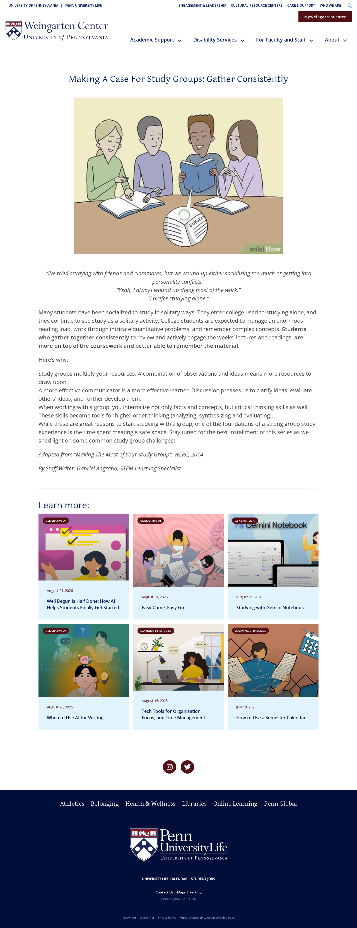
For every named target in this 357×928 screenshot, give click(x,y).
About (332, 39)
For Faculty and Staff (281, 39)
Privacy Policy (167, 917)
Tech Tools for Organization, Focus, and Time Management (173, 714)
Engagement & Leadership (202, 5)
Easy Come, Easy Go (163, 607)
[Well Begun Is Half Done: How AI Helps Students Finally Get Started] (83, 567)
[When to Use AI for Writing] (83, 677)
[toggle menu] (182, 42)
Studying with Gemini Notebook (270, 607)
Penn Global (280, 804)
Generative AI (55, 521)
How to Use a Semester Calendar (271, 718)
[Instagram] (169, 767)
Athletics (72, 804)
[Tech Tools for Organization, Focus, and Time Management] (178, 677)
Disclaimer (147, 917)
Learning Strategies (156, 631)
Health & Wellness (150, 804)
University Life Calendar (164, 878)
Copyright (129, 917)
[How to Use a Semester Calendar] (273, 677)
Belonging (105, 804)
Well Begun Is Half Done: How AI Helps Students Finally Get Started (83, 604)
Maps (181, 892)
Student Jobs (203, 878)
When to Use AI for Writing (75, 718)
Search (349, 5)
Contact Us (164, 892)
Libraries (194, 804)
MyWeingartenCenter (325, 16)
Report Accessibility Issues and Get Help (207, 917)
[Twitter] (187, 767)
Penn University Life (83, 5)
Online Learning (235, 804)
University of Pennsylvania (33, 5)
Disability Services (215, 39)
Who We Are (330, 5)
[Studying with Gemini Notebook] (273, 567)
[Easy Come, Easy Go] (178, 567)
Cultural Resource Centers (257, 5)
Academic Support (152, 39)
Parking (195, 892)
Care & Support (301, 5)
